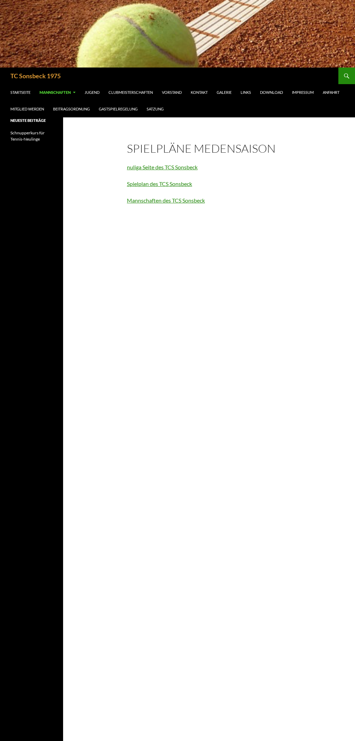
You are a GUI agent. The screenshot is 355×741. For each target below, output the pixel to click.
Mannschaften (55, 92)
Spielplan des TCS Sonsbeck (159, 183)
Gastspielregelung (118, 109)
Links (246, 92)
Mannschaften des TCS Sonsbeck (166, 200)
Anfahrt (331, 92)
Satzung (155, 109)
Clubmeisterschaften (131, 92)
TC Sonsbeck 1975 (35, 76)
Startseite (20, 92)
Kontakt (199, 92)
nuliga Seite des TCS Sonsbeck (162, 167)
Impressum (303, 92)
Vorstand (172, 92)
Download (271, 92)
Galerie (224, 92)
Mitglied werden (27, 109)
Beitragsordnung (71, 109)
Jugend (92, 92)
